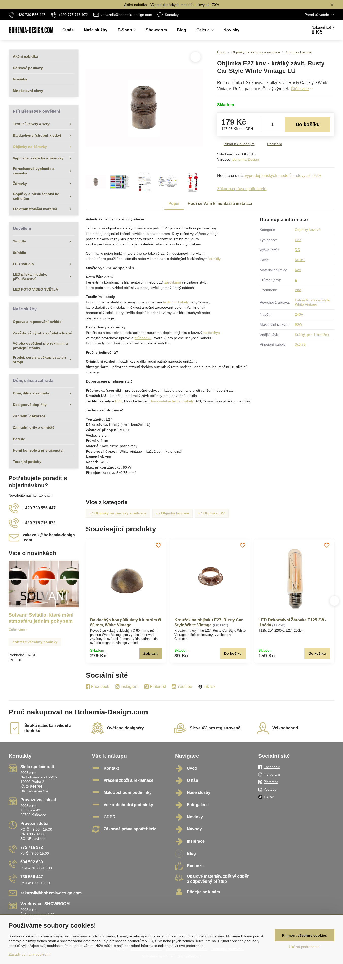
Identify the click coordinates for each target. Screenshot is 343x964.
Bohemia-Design (245, 159)
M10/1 (300, 260)
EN (11, 660)
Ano (298, 290)
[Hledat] (290, 30)
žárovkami (172, 282)
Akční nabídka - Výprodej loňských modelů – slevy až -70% (171, 5)
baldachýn (211, 332)
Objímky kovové (307, 230)
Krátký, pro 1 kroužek (312, 335)
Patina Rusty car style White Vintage (312, 302)
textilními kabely (176, 302)
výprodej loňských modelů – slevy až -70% (283, 175)
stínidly (214, 259)
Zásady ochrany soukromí (30, 954)
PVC (118, 401)
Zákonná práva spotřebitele (241, 189)
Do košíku (308, 124)
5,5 (297, 250)
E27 (298, 240)
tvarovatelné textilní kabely (172, 401)
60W (298, 324)
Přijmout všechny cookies (304, 935)
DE (20, 660)
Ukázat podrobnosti (304, 947)
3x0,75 (300, 344)
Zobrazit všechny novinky (34, 642)
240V (299, 314)
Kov (298, 270)
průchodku (142, 338)
